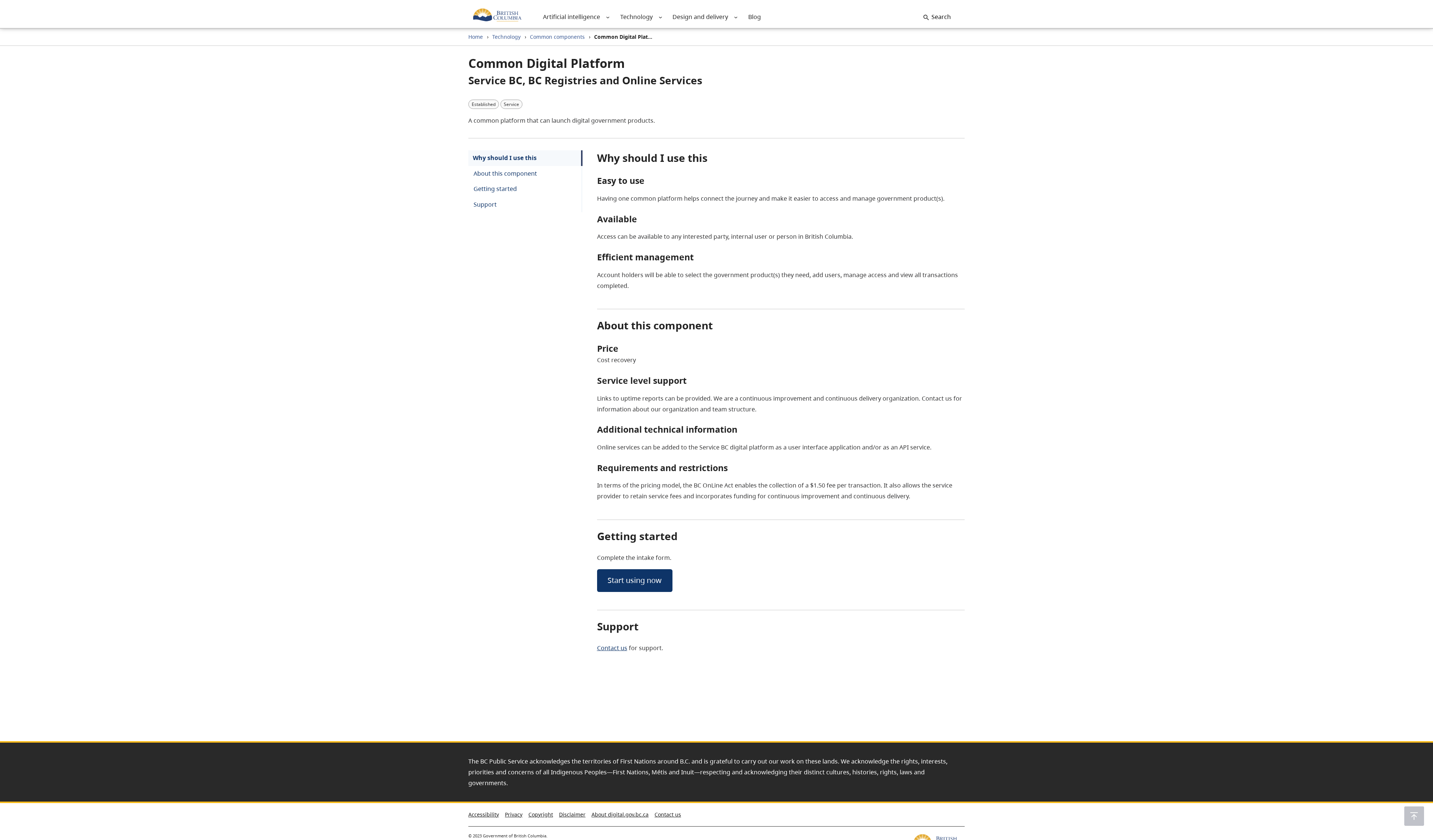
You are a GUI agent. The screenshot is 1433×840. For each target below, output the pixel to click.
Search (941, 17)
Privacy (513, 814)
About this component (505, 173)
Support (485, 204)
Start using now (635, 580)
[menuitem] (571, 17)
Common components (557, 36)
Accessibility (483, 814)
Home (475, 36)
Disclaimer (572, 814)
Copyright (540, 814)
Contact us (612, 648)
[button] (1414, 816)
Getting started (495, 189)
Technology (506, 36)
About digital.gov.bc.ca (620, 814)
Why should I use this (505, 158)
